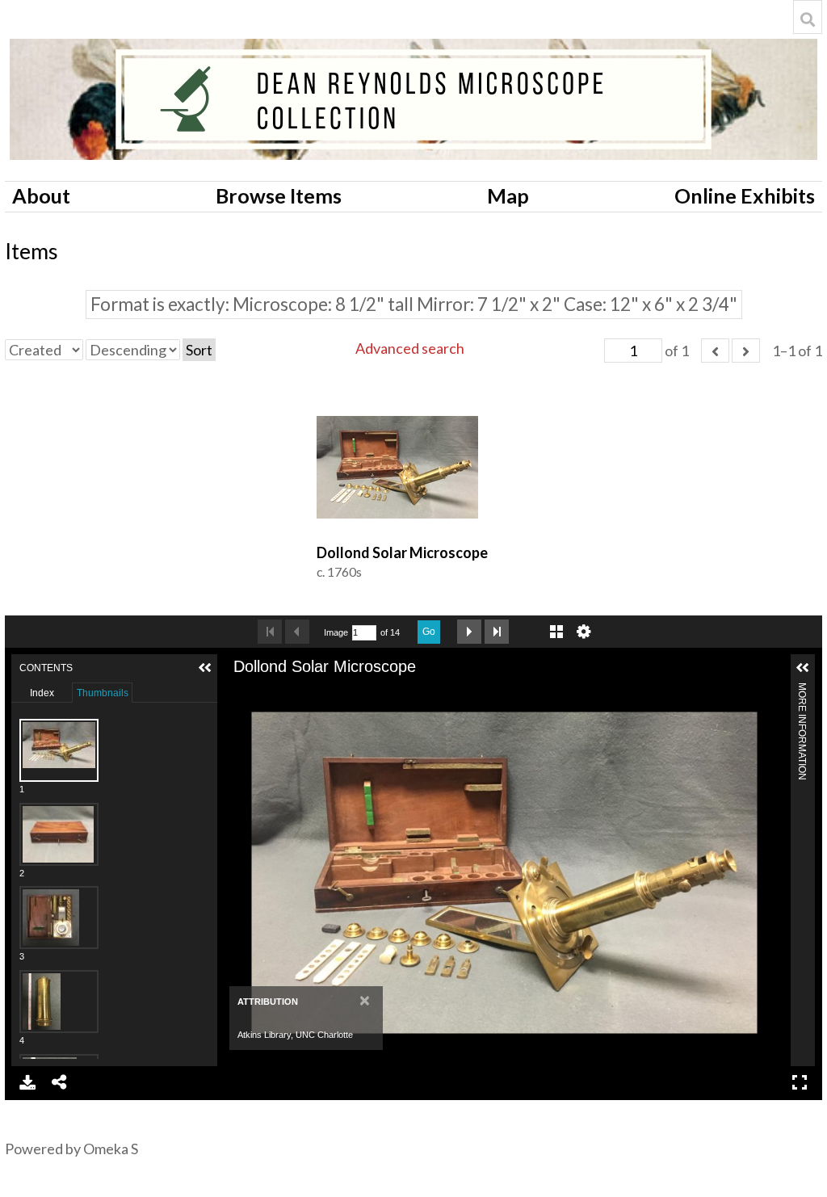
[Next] (772, 872)
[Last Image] (496, 631)
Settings (584, 631)
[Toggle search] (807, 19)
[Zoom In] (237, 692)
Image (336, 632)
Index (42, 693)
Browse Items (279, 195)
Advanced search (409, 348)
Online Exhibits (744, 195)
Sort (199, 350)
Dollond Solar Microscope (402, 552)
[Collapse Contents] (205, 668)
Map (508, 195)
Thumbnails (102, 693)
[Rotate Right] (292, 692)
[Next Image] (469, 631)
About (41, 195)
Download (27, 1082)
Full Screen (799, 1082)
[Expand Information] (803, 668)
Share (60, 1082)
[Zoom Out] (265, 692)
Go (428, 631)
